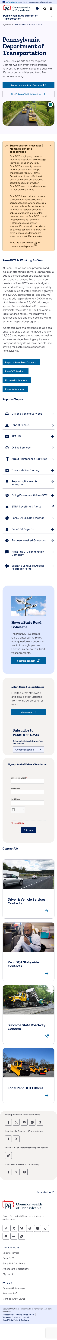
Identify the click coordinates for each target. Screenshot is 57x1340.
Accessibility (8, 1315)
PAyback (7, 1274)
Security (26, 1317)
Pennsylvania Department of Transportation (20, 17)
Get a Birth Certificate (14, 1263)
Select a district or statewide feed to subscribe (28, 742)
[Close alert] (50, 145)
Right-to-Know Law (13, 1298)
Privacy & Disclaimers (25, 1315)
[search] (44, 9)
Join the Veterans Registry (16, 1268)
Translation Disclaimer (12, 1317)
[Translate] (37, 8)
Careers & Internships (14, 1288)
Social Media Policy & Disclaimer (16, 1320)
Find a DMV (8, 1258)
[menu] (51, 9)
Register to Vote (11, 1252)
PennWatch (9, 1293)
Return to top (44, 1192)
